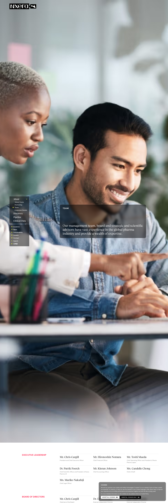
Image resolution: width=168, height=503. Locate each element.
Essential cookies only (129, 497)
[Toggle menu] (27, 199)
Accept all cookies (108, 497)
